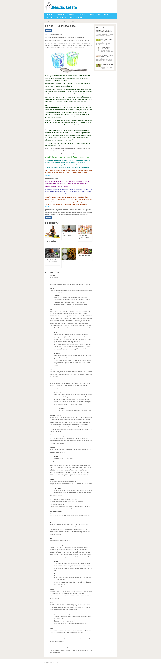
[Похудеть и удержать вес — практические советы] (52, 231)
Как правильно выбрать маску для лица (84, 237)
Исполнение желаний (76, 17)
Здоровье (83, 14)
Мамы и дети (50, 17)
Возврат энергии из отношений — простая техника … (106, 31)
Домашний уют (61, 14)
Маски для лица (103, 14)
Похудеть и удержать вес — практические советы (52, 241)
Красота (92, 14)
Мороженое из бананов (107, 64)
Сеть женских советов (48, 662)
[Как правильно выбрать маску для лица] (85, 229)
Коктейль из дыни (67, 261)
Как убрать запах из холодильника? (106, 48)
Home (45, 21)
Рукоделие (49, 14)
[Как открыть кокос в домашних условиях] (52, 253)
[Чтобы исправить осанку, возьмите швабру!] (69, 228)
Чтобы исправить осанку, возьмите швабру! (67, 235)
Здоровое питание (57, 21)
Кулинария (72, 14)
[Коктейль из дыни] (69, 254)
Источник (47, 175)
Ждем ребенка (61, 17)
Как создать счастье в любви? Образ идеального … (106, 41)
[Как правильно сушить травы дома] (85, 251)
